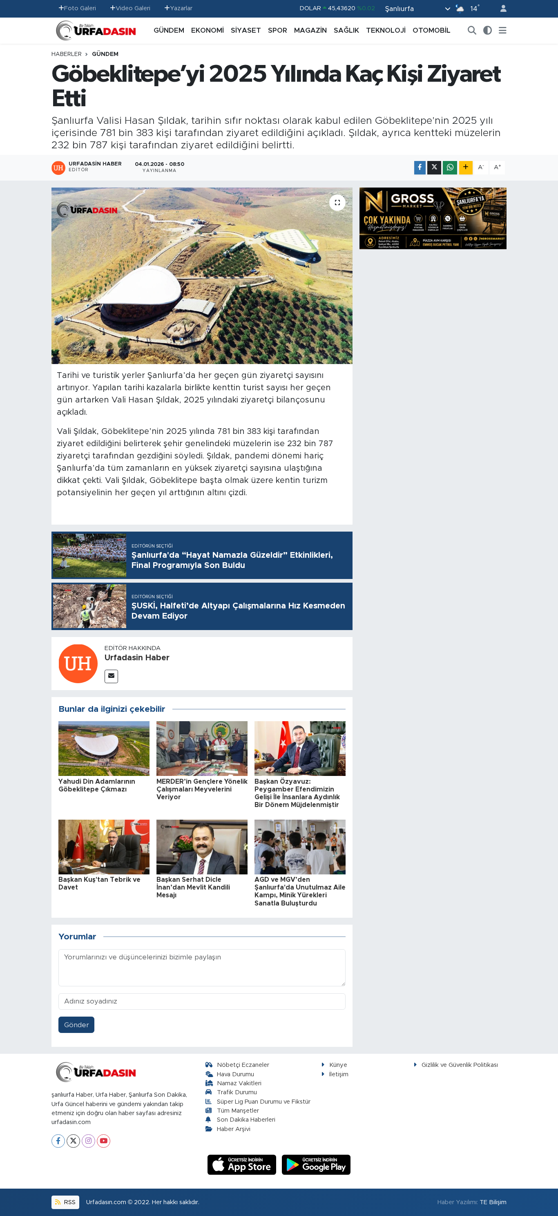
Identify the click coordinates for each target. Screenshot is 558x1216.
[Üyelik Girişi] (500, 9)
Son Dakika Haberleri (246, 1120)
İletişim (338, 1074)
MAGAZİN (310, 30)
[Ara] (472, 30)
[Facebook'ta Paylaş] (420, 167)
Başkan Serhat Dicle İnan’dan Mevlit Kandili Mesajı (193, 887)
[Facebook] (58, 1141)
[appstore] (243, 1164)
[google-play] (316, 1164)
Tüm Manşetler (238, 1111)
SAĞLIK (346, 30)
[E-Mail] (111, 676)
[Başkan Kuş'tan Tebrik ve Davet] (104, 846)
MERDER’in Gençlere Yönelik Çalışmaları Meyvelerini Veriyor (202, 789)
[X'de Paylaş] (434, 167)
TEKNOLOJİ (386, 30)
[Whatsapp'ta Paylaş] (450, 167)
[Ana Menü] (503, 30)
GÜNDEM (169, 30)
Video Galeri (133, 8)
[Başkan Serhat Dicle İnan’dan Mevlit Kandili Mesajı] (202, 846)
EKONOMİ (207, 30)
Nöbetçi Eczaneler (243, 1065)
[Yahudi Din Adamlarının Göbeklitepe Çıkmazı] (104, 748)
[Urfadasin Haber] (78, 662)
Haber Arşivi (233, 1129)
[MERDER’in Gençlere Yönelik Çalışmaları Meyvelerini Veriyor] (202, 748)
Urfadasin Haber (137, 658)
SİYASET (246, 30)
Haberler (66, 54)
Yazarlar (181, 8)
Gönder (76, 1025)
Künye (338, 1065)
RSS (69, 1202)
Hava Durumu (235, 1074)
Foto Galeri (80, 8)
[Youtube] (103, 1141)
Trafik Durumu (237, 1092)
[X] (73, 1141)
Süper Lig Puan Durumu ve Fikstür (263, 1102)
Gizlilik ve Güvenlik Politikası (460, 1065)
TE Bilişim (493, 1202)
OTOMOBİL (432, 30)
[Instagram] (88, 1141)
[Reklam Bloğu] (433, 218)
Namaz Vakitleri (239, 1083)
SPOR (277, 30)
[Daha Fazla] (466, 167)
